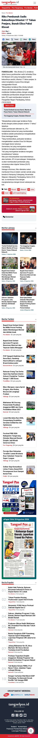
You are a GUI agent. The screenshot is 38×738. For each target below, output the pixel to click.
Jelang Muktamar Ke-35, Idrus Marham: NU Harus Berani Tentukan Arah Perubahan (20, 648)
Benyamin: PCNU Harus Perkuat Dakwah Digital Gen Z (21, 606)
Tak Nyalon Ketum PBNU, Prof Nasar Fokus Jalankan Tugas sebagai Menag (20, 668)
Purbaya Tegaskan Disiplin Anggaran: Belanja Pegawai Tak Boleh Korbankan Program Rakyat (21, 658)
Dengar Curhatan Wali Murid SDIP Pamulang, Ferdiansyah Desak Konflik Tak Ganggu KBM (21, 678)
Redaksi (14, 727)
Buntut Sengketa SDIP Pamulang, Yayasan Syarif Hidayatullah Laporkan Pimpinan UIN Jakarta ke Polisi (22, 637)
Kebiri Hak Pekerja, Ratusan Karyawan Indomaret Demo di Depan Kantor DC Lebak (20, 589)
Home (3, 13)
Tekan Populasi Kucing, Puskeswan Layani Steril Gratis (20, 599)
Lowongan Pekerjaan (19, 731)
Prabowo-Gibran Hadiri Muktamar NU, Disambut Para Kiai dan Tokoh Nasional (21, 625)
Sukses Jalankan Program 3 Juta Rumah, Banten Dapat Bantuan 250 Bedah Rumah (21, 615)
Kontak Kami (22, 727)
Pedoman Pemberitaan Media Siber (19, 729)
